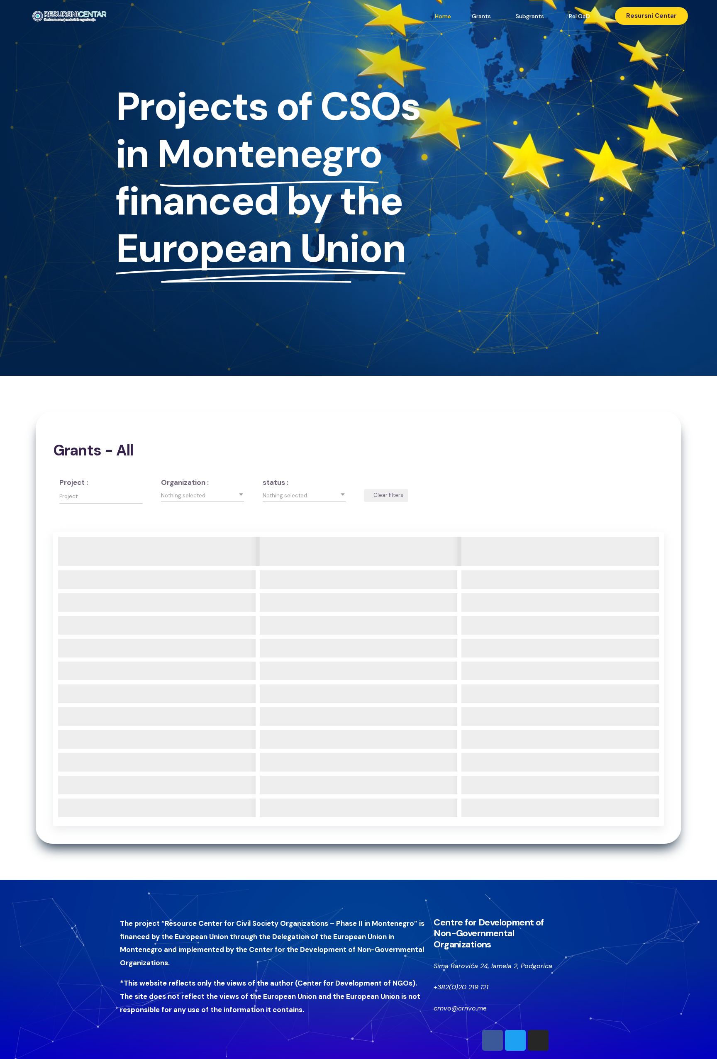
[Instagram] (538, 1040)
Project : (73, 482)
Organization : (185, 482)
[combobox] (202, 495)
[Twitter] (515, 1040)
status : (275, 482)
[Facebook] (492, 1040)
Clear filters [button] (388, 495)
